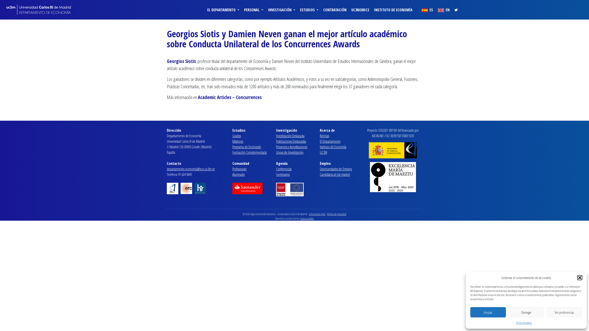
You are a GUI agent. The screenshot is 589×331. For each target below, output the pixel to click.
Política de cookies (524, 323)
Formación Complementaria (249, 152)
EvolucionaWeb (307, 218)
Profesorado (239, 168)
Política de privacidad (336, 214)
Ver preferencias (564, 312)
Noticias (324, 135)
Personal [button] (252, 9)
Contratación (334, 9)
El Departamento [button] (222, 9)
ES (431, 9)
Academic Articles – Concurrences (230, 97)
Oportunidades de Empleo (336, 168)
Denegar (526, 312)
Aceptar (488, 312)
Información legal (317, 214)
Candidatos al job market (335, 174)
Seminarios (283, 174)
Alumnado (238, 174)
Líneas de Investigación (289, 152)
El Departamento (330, 141)
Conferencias (284, 168)
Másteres (237, 141)
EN (447, 9)
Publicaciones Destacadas (291, 141)
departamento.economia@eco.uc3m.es (191, 168)
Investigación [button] (280, 9)
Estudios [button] (308, 9)
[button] (579, 277)
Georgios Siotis (181, 61)
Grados (236, 135)
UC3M (323, 152)
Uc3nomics (360, 9)
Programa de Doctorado (246, 146)
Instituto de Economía (393, 9)
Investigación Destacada (290, 135)
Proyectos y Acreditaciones (291, 146)
